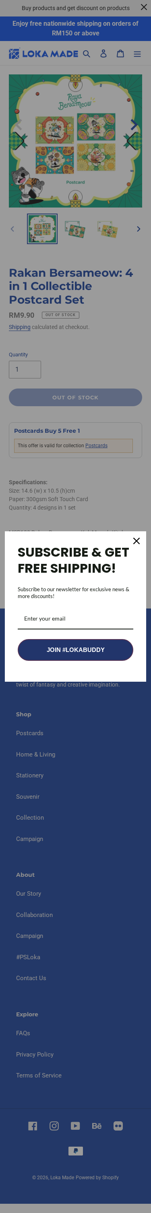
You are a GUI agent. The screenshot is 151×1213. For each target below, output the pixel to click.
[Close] (136, 541)
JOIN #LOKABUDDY (76, 649)
